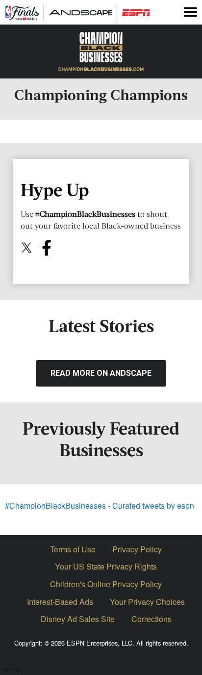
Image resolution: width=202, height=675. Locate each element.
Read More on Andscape (101, 373)
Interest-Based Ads (60, 601)
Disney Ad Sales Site (78, 618)
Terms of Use (73, 549)
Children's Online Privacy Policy (106, 584)
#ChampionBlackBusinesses (85, 214)
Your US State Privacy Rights (106, 566)
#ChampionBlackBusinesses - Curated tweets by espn (99, 505)
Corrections (151, 618)
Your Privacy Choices (147, 601)
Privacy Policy (137, 549)
